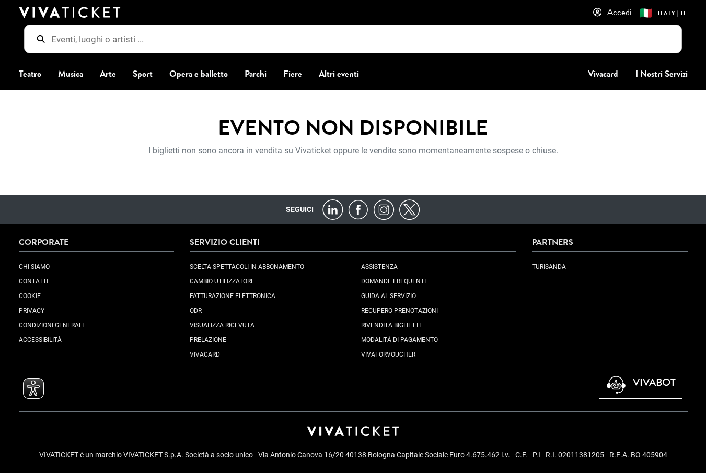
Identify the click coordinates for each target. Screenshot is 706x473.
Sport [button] (143, 73)
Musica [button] (70, 73)
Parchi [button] (256, 73)
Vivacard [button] (603, 73)
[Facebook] (358, 209)
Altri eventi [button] (339, 73)
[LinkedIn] (332, 209)
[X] (409, 209)
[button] (33, 388)
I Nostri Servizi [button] (661, 73)
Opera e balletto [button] (198, 73)
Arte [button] (108, 73)
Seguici (300, 209)
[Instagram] (384, 209)
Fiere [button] (292, 73)
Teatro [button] (30, 73)
